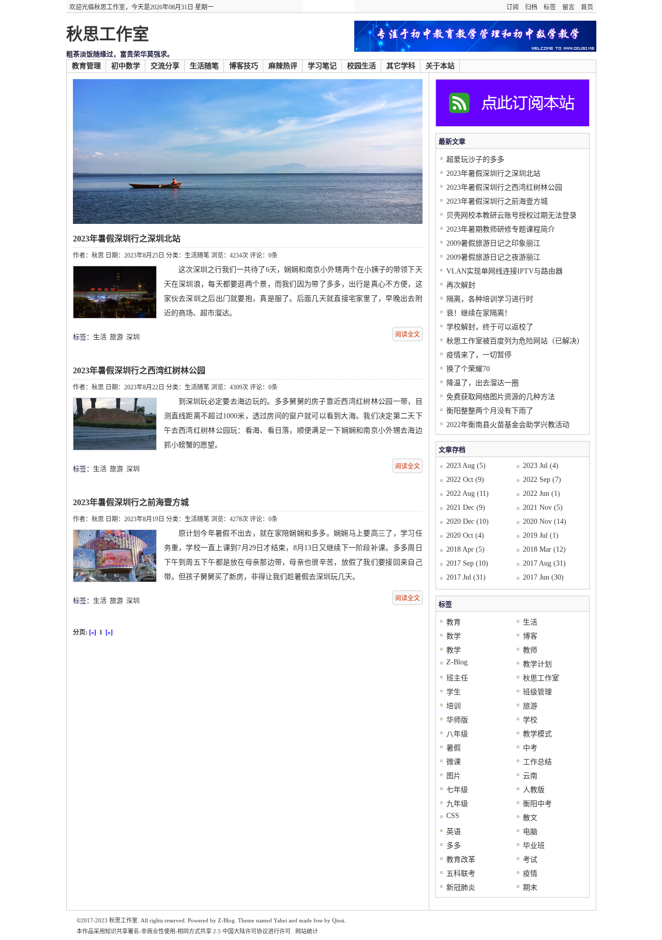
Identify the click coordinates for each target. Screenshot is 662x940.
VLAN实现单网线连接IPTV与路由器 (504, 271)
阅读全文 (407, 334)
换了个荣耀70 (468, 369)
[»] (109, 632)
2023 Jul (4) (541, 465)
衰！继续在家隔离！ (478, 313)
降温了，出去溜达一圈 (482, 383)
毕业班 (534, 846)
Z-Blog (457, 662)
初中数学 (125, 66)
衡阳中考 (537, 804)
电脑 (530, 832)
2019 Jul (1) (541, 535)
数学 (453, 636)
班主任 (457, 678)
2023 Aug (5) (466, 465)
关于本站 (440, 66)
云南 (530, 776)
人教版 (534, 790)
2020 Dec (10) (467, 521)
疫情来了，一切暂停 (478, 355)
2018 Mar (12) (544, 549)
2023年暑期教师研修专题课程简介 (500, 229)
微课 (453, 762)
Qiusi (338, 920)
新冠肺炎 (460, 887)
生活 (100, 337)
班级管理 (537, 692)
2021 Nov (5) (543, 507)
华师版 (457, 720)
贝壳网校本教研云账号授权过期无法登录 (511, 215)
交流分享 (165, 66)
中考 (530, 748)
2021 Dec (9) (465, 507)
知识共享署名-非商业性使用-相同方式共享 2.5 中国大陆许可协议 (186, 931)
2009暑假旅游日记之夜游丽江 (493, 257)
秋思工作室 (107, 34)
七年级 (457, 790)
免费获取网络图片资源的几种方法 (500, 397)
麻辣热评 (282, 66)
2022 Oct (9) (465, 479)
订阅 (512, 7)
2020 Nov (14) (544, 521)
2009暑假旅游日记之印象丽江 (493, 243)
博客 (530, 636)
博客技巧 (243, 66)
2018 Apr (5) (465, 549)
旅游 (116, 337)
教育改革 (460, 859)
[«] (92, 632)
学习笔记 (322, 66)
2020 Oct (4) (465, 535)
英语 (453, 832)
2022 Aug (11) (467, 493)
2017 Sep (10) (467, 563)
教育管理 (86, 66)
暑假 (453, 748)
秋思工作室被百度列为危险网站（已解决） (515, 341)
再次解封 (460, 285)
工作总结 (537, 762)
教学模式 (537, 734)
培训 (453, 706)
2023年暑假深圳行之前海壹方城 (131, 502)
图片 (453, 776)
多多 (453, 846)
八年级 (457, 734)
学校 (530, 720)
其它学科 (400, 66)
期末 (530, 887)
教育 (453, 622)
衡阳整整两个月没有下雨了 (489, 411)
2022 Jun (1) (541, 493)
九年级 (457, 804)
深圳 (133, 337)
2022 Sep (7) (542, 479)
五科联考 (460, 873)
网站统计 (306, 931)
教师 (530, 650)
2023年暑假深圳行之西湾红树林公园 (139, 370)
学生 (453, 692)
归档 (531, 7)
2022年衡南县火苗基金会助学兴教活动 (507, 425)
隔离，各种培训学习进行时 (489, 299)
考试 (530, 859)
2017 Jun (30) (543, 577)
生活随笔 (204, 66)
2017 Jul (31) (466, 577)
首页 (587, 7)
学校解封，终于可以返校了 (489, 327)
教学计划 (537, 664)
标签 (550, 7)
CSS (452, 816)
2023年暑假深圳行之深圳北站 (126, 238)
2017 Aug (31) (544, 563)
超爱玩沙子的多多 (475, 159)
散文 (530, 818)
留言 (568, 7)
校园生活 (361, 66)
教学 (453, 650)
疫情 (530, 873)
